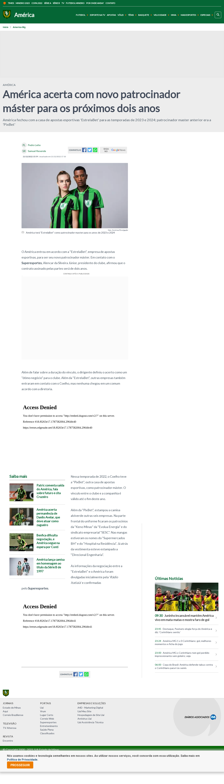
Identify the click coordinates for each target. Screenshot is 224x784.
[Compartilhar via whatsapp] (95, 151)
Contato (110, 3)
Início (5, 27)
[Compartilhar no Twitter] (90, 151)
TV (63, 3)
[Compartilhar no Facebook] (84, 151)
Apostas (111, 15)
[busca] (218, 15)
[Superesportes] (7, 15)
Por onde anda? (95, 3)
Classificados (47, 733)
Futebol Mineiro (75, 3)
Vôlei (121, 15)
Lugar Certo (46, 714)
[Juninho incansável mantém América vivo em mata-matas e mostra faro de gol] (186, 597)
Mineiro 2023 (23, 3)
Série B (56, 3)
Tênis (131, 15)
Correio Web (47, 718)
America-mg (19, 27)
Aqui (5, 711)
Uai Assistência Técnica (90, 722)
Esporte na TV (97, 15)
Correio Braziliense (13, 714)
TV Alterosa (9, 727)
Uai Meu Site (84, 711)
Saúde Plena (47, 729)
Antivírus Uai (85, 718)
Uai (42, 707)
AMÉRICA (9, 84)
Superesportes (48, 722)
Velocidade (160, 15)
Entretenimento (49, 725)
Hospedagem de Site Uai (91, 714)
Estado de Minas (12, 707)
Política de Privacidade (22, 759)
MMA (173, 15)
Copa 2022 (36, 3)
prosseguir (20, 765)
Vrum (43, 711)
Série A (47, 3)
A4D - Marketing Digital (90, 707)
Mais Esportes (188, 15)
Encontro (8, 740)
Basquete (143, 15)
